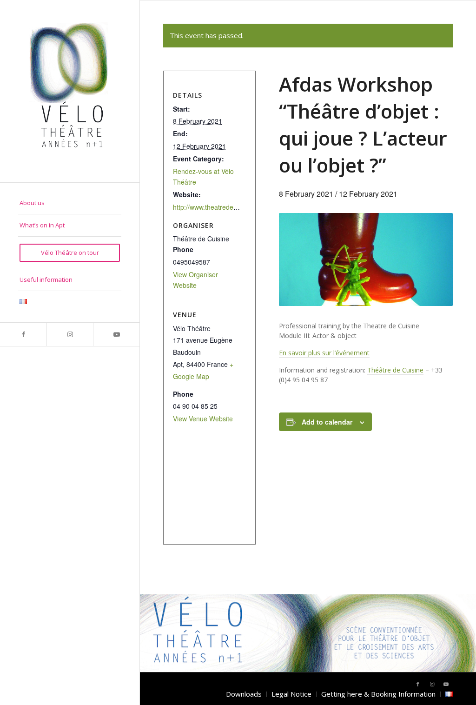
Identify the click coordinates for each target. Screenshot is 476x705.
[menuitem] (69, 203)
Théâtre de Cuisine (395, 370)
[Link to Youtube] (116, 334)
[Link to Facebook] (23, 334)
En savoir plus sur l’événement (324, 352)
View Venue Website (203, 418)
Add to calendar (327, 421)
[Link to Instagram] (69, 334)
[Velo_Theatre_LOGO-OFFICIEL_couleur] (70, 91)
